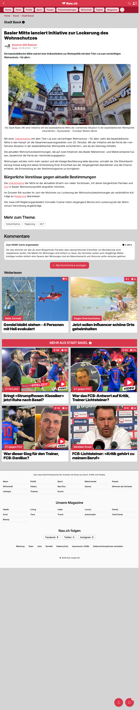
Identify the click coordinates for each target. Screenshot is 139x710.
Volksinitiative (23, 138)
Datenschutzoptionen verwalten (108, 546)
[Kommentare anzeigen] (129, 702)
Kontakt (49, 546)
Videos (33, 486)
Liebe (60, 509)
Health (6, 509)
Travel (60, 514)
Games (88, 486)
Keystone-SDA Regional (24, 44)
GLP (6, 186)
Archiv (61, 491)
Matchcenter (91, 481)
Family (115, 509)
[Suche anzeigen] (129, 3)
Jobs (39, 546)
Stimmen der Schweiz (122, 486)
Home (7, 15)
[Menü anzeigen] (134, 3)
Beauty (6, 519)
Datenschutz (62, 546)
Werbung (20, 546)
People (115, 481)
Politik (33, 481)
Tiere (32, 514)
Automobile (90, 514)
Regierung (20, 196)
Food (5, 514)
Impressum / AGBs (80, 546)
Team (30, 546)
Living (33, 509)
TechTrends (117, 514)
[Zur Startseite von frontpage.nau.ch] (69, 3)
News (5, 481)
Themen (34, 491)
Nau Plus (62, 486)
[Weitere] (122, 10)
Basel (16, 15)
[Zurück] (3, 3)
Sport (60, 481)
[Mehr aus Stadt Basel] (69, 343)
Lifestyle (7, 491)
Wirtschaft (8, 486)
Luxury (88, 509)
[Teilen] (118, 702)
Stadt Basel (28, 15)
